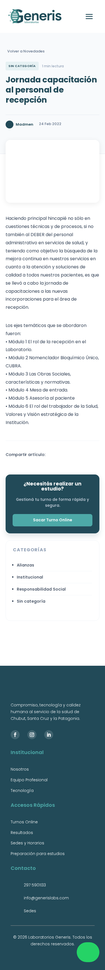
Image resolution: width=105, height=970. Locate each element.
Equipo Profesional (29, 780)
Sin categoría (31, 601)
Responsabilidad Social (41, 589)
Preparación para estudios (38, 853)
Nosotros (20, 769)
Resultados (22, 832)
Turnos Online (24, 822)
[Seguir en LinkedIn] (48, 734)
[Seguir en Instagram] (31, 734)
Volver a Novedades (26, 51)
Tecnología (22, 790)
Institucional (30, 577)
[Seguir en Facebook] (15, 734)
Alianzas (25, 565)
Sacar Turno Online (52, 520)
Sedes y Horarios (27, 843)
